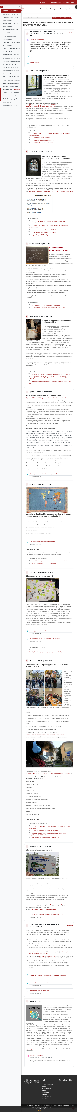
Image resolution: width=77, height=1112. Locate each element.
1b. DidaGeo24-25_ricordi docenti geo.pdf (43, 140)
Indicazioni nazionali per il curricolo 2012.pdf (44, 229)
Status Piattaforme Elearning (47, 1097)
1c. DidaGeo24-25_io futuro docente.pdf (42, 142)
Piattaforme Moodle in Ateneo (47, 1085)
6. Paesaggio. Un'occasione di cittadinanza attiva (11, 67)
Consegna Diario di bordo (10, 105)
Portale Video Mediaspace (45, 1093)
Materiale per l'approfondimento (11, 61)
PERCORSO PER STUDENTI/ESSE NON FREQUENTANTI (8, 89)
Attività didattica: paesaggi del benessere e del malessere (11, 70)
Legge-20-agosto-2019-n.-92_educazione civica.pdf (45, 235)
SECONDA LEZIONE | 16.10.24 (11, 29)
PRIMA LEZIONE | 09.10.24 (10, 23)
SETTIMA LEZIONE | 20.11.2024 (11, 64)
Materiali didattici (7, 20)
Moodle (72, 1105)
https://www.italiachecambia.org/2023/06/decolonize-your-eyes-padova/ (45, 734)
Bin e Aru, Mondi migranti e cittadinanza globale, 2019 (11, 51)
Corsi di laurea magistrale (44, 18)
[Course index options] (19, 6)
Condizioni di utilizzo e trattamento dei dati (38, 1108)
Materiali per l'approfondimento (11, 73)
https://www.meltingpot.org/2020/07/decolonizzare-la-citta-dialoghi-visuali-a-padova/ (48, 773)
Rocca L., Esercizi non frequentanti (11, 95)
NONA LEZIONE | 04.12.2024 (11, 83)
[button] (44, 2)
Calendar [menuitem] (42, 9)
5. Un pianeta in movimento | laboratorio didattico (11, 58)
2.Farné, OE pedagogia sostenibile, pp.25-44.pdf (45, 830)
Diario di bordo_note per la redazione (11, 99)
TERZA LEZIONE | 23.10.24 (10, 36)
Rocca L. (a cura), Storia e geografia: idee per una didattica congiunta (11, 92)
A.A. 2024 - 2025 (28, 18)
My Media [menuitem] (48, 9)
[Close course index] (1, 7)
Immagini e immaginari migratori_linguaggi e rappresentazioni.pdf (49, 561)
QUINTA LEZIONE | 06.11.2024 (11, 48)
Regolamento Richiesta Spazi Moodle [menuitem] (63, 9)
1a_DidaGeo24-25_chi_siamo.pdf (41, 137)
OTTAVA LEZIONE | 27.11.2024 (11, 77)
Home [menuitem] (37, 9)
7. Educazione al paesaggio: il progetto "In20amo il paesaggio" (11, 86)
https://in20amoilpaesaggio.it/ (56, 904)
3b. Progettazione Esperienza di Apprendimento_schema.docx (48, 307)
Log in (72, 2)
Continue (38, 1110)
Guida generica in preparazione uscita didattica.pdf (45, 837)
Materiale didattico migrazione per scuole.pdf (44, 563)
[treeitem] (10, 15)
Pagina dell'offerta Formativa (10, 17)
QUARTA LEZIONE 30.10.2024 (11, 42)
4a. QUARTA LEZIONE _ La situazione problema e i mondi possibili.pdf (51, 374)
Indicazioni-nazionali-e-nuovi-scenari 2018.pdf (44, 232)
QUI (30, 105)
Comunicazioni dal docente (10, 14)
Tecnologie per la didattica (46, 1089)
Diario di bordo (7, 102)
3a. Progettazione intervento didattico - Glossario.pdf (46, 305)
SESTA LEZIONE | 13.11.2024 (11, 55)
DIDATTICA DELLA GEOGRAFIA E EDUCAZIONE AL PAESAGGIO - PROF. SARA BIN (11, 11)
